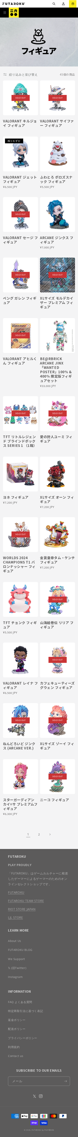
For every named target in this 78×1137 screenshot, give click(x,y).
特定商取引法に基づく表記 (25, 1011)
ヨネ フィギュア (16, 497)
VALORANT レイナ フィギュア (20, 685)
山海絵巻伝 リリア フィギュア (57, 624)
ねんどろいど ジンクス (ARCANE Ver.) (19, 745)
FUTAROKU (16, 892)
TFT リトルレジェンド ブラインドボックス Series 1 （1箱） (20, 441)
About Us (14, 941)
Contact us (15, 1056)
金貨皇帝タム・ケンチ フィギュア (57, 560)
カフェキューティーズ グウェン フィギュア (57, 685)
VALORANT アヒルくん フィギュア (20, 361)
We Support (16, 959)
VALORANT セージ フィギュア (20, 239)
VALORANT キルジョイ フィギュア (20, 123)
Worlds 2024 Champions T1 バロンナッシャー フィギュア (19, 564)
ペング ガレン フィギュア (20, 300)
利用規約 (14, 1047)
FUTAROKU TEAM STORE (26, 901)
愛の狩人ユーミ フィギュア (56, 439)
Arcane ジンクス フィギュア (56, 239)
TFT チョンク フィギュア (20, 624)
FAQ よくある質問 (20, 1002)
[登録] (65, 1081)
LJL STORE (15, 917)
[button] (54, 4)
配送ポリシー (17, 1029)
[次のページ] (49, 834)
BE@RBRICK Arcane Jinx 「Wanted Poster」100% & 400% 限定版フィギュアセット (56, 370)
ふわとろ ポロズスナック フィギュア (56, 179)
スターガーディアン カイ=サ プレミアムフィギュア (20, 804)
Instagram (15, 977)
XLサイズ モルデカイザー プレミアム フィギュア (56, 302)
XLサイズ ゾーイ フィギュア (57, 745)
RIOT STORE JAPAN (22, 909)
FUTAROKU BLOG (20, 950)
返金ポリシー (17, 1020)
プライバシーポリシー (22, 1038)
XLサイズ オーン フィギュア (57, 499)
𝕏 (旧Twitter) (17, 968)
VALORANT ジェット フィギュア (20, 179)
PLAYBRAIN (49, 1130)
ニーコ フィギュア (54, 800)
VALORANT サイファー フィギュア (57, 123)
